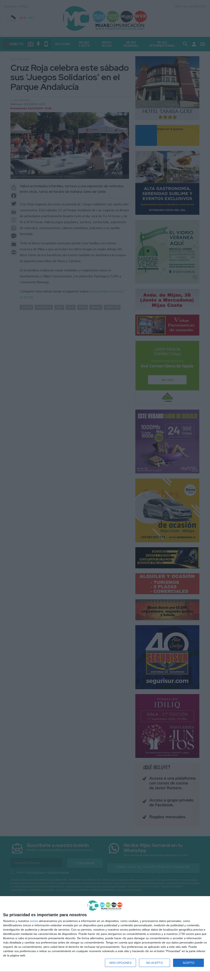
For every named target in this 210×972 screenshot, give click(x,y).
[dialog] (105, 934)
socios (34, 920)
